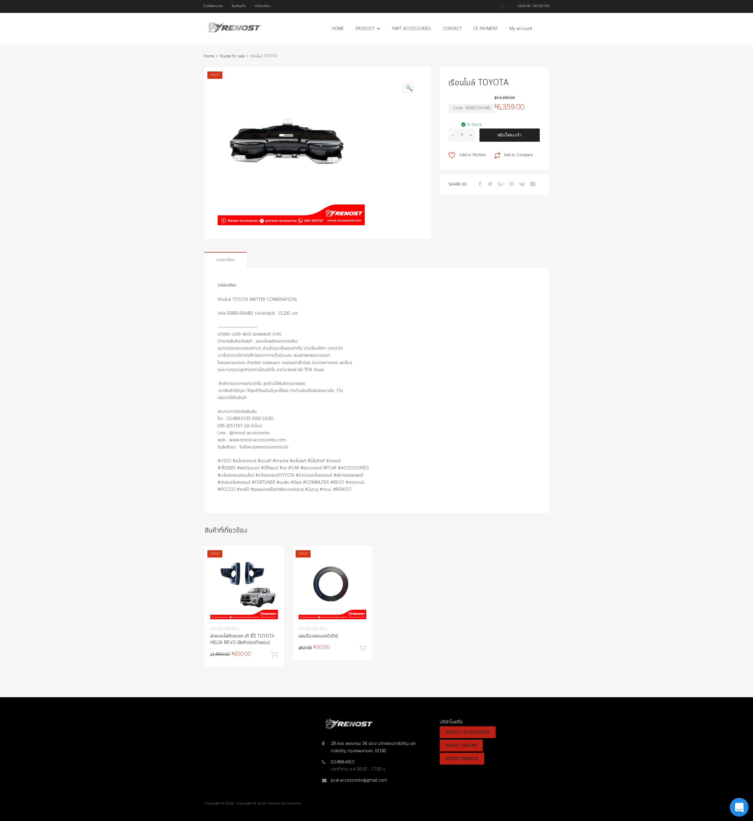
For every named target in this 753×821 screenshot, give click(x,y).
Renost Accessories (285, 803)
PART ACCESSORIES (411, 29)
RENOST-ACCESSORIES (468, 732)
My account (520, 29)
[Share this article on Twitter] (489, 184)
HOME (338, 29)
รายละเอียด (225, 260)
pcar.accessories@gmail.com (359, 780)
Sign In (524, 6)
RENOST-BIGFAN (461, 745)
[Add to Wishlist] (274, 557)
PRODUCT (365, 29)
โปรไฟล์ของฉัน (213, 6)
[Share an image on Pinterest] (510, 184)
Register (541, 6)
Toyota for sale (232, 56)
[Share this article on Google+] (500, 184)
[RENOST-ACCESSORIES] (233, 31)
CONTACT (452, 29)
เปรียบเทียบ (263, 6)
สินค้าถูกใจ (239, 6)
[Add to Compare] (274, 566)
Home (209, 56)
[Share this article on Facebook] (479, 184)
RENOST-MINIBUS (462, 758)
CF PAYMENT (485, 29)
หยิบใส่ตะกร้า (509, 135)
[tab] (225, 260)
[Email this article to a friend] (532, 184)
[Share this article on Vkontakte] (521, 184)
